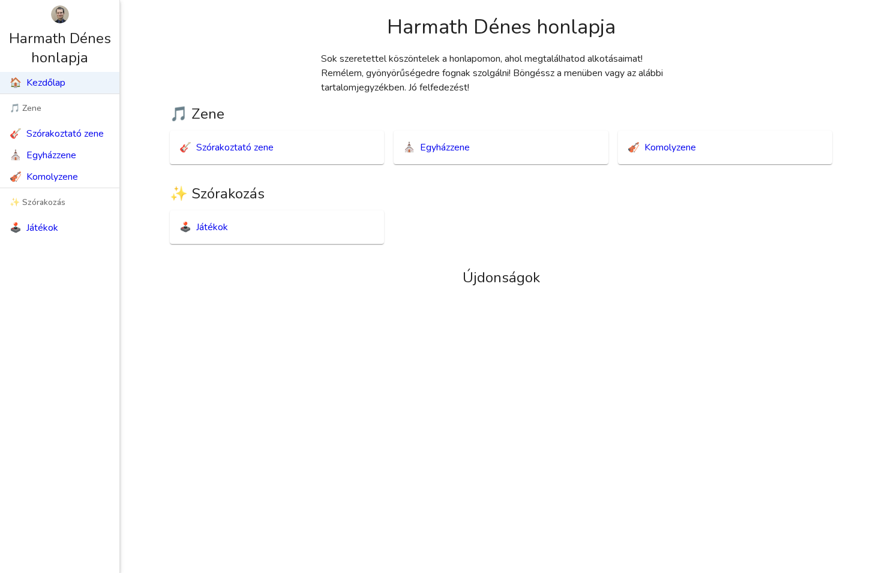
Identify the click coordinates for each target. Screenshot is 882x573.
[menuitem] (59, 83)
